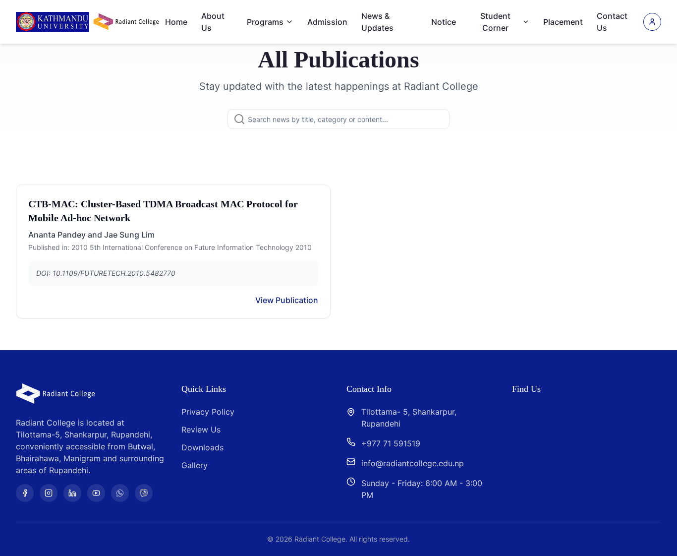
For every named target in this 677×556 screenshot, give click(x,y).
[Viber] (144, 493)
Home (176, 22)
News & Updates (377, 22)
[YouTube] (96, 493)
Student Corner (495, 22)
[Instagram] (48, 493)
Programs (265, 22)
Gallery (194, 465)
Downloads (202, 447)
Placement (563, 22)
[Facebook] (25, 493)
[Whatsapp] (120, 493)
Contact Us (612, 22)
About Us (213, 22)
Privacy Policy (207, 412)
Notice (443, 22)
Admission (327, 22)
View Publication (286, 300)
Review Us (201, 429)
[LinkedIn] (72, 493)
